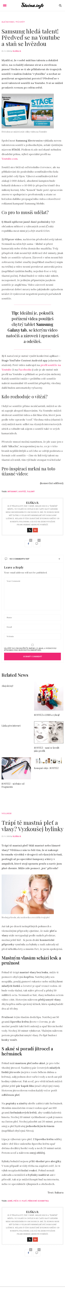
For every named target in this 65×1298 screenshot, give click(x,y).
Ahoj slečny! (7, 685)
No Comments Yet (19, 559)
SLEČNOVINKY (8, 22)
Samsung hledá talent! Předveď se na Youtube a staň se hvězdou (31, 37)
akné (9, 1201)
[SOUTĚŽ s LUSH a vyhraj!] (48, 696)
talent (31, 491)
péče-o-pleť (20, 1201)
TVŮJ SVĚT (20, 22)
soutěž (22, 491)
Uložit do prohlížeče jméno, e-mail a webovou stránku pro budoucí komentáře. (30, 649)
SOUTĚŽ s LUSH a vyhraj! (46, 714)
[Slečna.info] (32, 5)
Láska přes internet (11, 725)
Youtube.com (10, 158)
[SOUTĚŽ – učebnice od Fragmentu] (16, 768)
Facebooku (25, 369)
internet (12, 491)
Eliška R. (17, 51)
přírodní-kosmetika (38, 1201)
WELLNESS (6, 813)
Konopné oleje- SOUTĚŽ (46, 768)
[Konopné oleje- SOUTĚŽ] (48, 760)
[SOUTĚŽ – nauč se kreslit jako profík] (48, 732)
